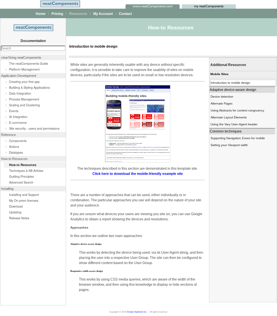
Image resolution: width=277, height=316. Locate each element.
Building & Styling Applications (29, 87)
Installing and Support (24, 194)
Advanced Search (21, 182)
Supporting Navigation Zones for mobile (238, 138)
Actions (14, 146)
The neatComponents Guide (28, 63)
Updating (15, 212)
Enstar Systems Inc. (137, 312)
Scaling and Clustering (24, 105)
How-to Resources (22, 165)
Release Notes (19, 218)
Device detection (222, 96)
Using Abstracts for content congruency (237, 110)
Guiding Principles (21, 176)
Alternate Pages (221, 103)
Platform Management (24, 69)
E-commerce (18, 122)
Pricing (57, 14)
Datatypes (16, 152)
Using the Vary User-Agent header (234, 124)
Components (18, 141)
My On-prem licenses (23, 200)
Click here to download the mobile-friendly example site (137, 174)
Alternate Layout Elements (229, 117)
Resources (78, 14)
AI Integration (18, 116)
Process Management (24, 99)
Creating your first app (24, 81)
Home (40, 14)
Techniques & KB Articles (26, 170)
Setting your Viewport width (229, 145)
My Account (103, 14)
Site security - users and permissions (34, 128)
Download (16, 206)
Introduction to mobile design (230, 82)
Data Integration (20, 93)
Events (13, 111)
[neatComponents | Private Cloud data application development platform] (60, 7)
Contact (125, 14)
